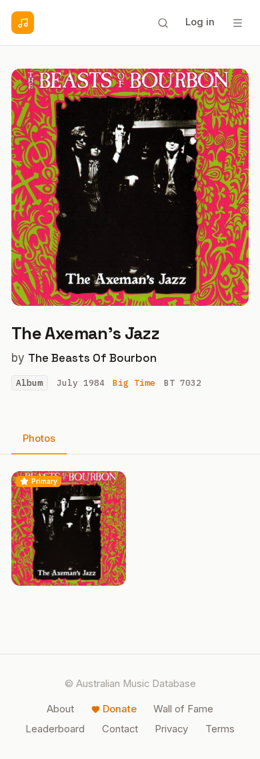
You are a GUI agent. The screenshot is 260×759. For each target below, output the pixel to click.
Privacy (171, 729)
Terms (220, 729)
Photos (39, 438)
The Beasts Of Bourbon (92, 358)
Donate (120, 709)
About (60, 709)
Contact (120, 729)
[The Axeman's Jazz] (68, 528)
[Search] (162, 22)
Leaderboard (55, 729)
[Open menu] (237, 22)
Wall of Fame (183, 709)
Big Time (134, 382)
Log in (200, 22)
